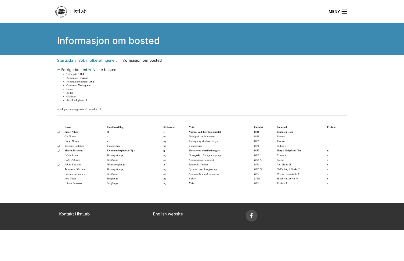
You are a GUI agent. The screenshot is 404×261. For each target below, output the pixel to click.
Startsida (65, 60)
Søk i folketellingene (96, 60)
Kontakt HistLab (74, 213)
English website (168, 213)
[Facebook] (251, 216)
